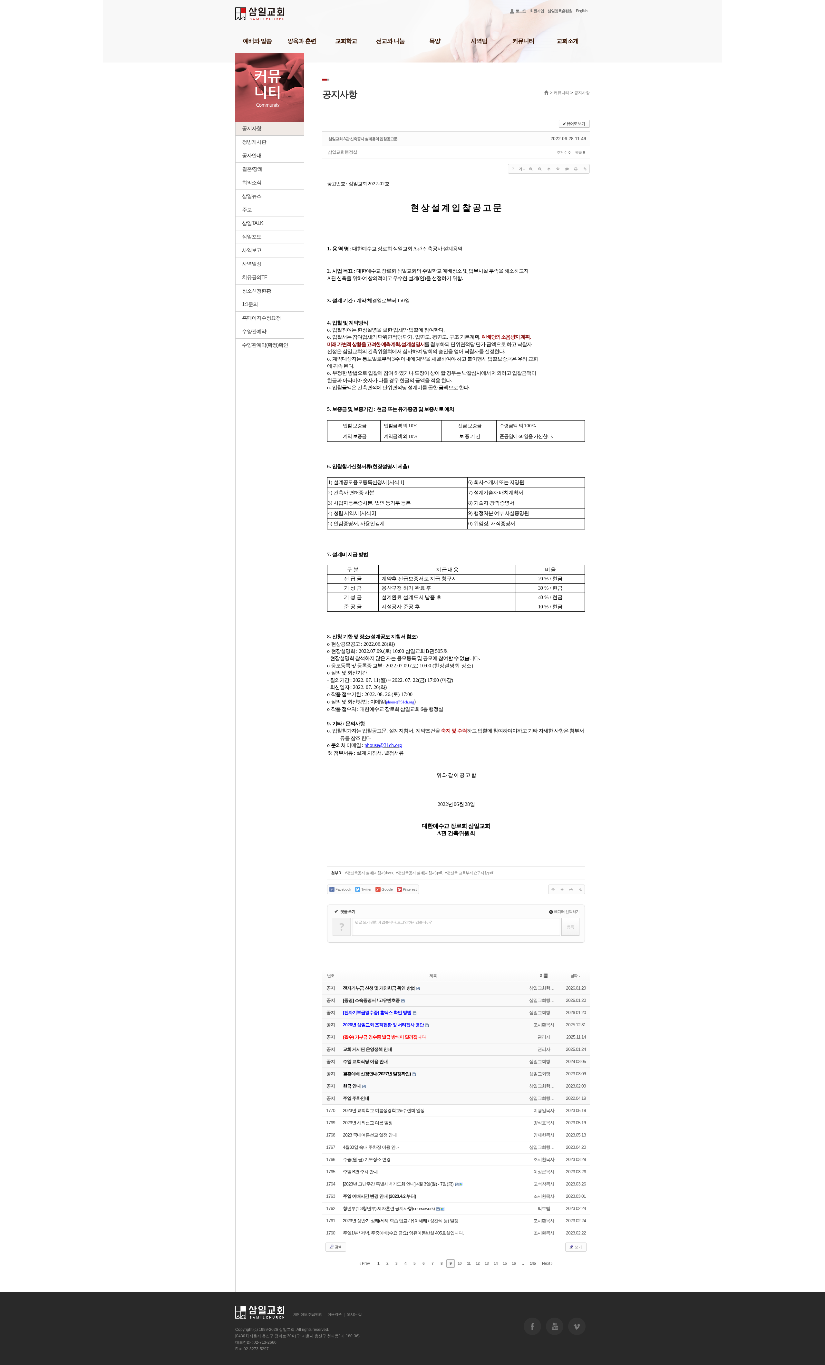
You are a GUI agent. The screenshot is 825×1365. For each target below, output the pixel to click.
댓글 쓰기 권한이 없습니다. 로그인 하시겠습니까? (393, 922)
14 (496, 1263)
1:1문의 (250, 304)
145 (533, 1263)
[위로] (548, 168)
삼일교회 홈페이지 (260, 14)
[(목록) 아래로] (557, 168)
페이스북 (532, 1326)
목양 (434, 41)
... (523, 1263)
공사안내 (251, 155)
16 (514, 1263)
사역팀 (479, 41)
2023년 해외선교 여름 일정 (368, 1122)
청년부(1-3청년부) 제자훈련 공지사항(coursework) (389, 1208)
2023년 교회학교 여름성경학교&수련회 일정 (383, 1110)
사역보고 (251, 250)
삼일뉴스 (251, 196)
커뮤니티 (523, 41)
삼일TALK (252, 223)
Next (546, 1263)
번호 (330, 975)
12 (478, 1263)
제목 (433, 975)
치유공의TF (254, 277)
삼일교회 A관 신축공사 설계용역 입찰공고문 (362, 139)
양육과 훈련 (301, 41)
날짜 (574, 975)
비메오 (577, 1326)
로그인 (521, 11)
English (581, 11)
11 (469, 1263)
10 (459, 1263)
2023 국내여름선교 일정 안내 (370, 1135)
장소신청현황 (256, 291)
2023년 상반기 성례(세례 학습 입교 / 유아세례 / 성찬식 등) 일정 (400, 1220)
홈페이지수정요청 (261, 318)
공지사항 (251, 128)
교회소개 (567, 41)
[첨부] (584, 168)
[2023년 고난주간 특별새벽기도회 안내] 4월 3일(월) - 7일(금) (398, 1183)
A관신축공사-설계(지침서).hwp (369, 873)
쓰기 (578, 1247)
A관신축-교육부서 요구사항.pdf (469, 873)
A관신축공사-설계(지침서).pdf (419, 873)
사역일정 (251, 263)
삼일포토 (251, 236)
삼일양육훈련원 (560, 11)
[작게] (539, 168)
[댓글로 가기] (566, 168)
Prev (365, 1263)
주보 (247, 209)
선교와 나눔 (390, 41)
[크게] (530, 168)
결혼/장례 (252, 169)
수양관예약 (254, 331)
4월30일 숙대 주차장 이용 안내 (371, 1147)
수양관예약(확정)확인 (265, 345)
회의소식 (251, 182)
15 (505, 1263)
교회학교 (346, 41)
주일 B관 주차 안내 (360, 1171)
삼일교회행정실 (342, 152)
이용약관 (334, 1314)
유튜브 (554, 1326)
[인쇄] (575, 168)
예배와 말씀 (257, 41)
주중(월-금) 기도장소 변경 (367, 1159)
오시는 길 (354, 1314)
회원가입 (537, 11)
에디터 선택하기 (566, 911)
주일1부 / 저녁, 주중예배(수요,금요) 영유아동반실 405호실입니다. (403, 1232)
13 (487, 1263)
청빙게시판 (254, 142)
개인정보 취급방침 (307, 1314)
